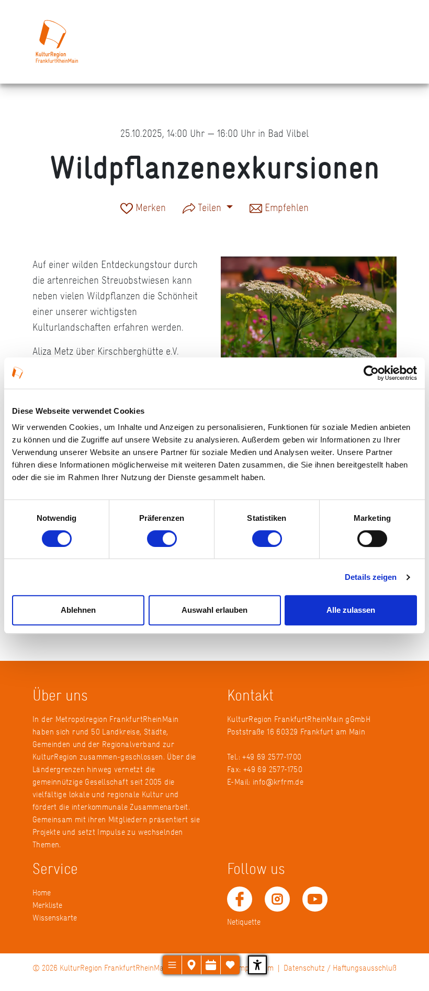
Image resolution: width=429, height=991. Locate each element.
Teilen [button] (209, 207)
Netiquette (244, 921)
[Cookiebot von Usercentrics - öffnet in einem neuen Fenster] (371, 373)
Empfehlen (285, 208)
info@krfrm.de (278, 781)
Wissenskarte (54, 917)
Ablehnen (78, 609)
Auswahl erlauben (214, 609)
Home (41, 892)
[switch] (162, 538)
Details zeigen (371, 577)
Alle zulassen (350, 609)
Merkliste (47, 905)
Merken (149, 208)
